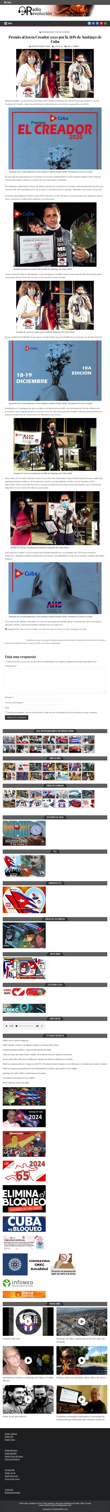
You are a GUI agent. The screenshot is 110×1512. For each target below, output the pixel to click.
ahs (21, 629)
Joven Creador (31, 629)
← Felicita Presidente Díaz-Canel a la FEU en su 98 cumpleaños (31, 643)
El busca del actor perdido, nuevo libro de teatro (81, 1377)
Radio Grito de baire (14, 1456)
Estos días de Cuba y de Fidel (16, 1083)
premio (42, 629)
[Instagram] (97, 23)
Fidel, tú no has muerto (14, 1416)
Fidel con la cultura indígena (15, 1040)
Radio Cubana (11, 1434)
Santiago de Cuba (79, 629)
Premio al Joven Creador (58, 629)
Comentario (11, 666)
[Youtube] (101, 23)
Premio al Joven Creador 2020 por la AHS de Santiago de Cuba (55, 39)
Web (7, 708)
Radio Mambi (11, 1453)
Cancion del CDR (11, 1339)
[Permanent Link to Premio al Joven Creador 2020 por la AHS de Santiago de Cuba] (55, 73)
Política (58, 32)
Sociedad (65, 32)
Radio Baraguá (11, 1476)
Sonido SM (9, 1470)
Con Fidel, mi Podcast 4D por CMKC (19, 1078)
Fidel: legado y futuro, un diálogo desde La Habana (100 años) (30, 1045)
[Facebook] (93, 23)
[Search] (105, 23)
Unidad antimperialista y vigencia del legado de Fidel (27, 1050)
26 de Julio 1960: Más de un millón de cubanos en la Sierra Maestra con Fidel (38, 1059)
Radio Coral (10, 1473)
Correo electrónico (14, 703)
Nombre (9, 697)
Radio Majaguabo (12, 1493)
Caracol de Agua (12, 1479)
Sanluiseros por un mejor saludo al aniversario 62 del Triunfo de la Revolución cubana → (66, 640)
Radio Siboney (11, 1450)
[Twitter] (89, 23)
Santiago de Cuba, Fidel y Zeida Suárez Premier (24, 1073)
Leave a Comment (73, 46)
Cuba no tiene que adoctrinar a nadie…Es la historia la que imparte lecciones (37, 1054)
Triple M (9, 1490)
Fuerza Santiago (12, 1459)
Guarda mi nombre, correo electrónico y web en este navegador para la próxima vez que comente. (52, 712)
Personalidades (48, 32)
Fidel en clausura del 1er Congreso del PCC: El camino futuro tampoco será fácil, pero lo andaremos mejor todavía (55, 1064)
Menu (9, 2)
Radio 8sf (9, 1437)
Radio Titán (10, 1440)
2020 (17, 629)
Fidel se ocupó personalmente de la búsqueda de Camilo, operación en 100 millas (40, 1068)
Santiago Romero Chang (40, 46)
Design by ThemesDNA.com (55, 1509)
